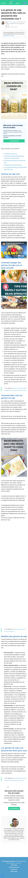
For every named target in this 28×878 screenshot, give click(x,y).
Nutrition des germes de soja (12, 165)
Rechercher (3, 3)
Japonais (10, 3)
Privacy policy (14, 871)
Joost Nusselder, (13, 22)
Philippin (17, 3)
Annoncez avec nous (14, 867)
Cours (24, 3)
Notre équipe (14, 864)
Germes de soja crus (10, 153)
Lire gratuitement (14, 140)
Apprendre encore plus (8, 35)
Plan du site (14, 869)
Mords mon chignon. (10, 861)
